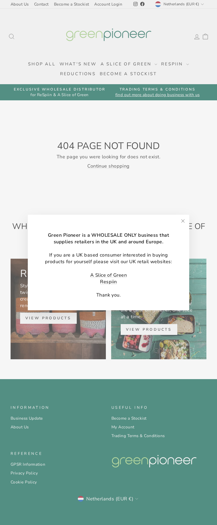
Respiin (108, 282)
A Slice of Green (108, 275)
